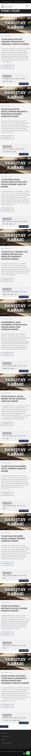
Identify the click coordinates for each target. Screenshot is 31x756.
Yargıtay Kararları (7, 76)
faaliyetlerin (15, 575)
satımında (4, 368)
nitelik (21, 221)
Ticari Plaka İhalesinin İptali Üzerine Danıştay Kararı (13, 468)
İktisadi (12, 645)
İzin (19, 291)
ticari (7, 81)
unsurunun (14, 720)
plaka (21, 505)
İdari (20, 149)
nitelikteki (25, 221)
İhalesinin (8, 505)
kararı (20, 78)
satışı (24, 435)
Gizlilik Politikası (5, 736)
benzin (7, 435)
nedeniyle (7, 151)
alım (3, 365)
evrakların (8, 221)
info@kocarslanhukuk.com (7, 1)
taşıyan (4, 81)
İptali (11, 78)
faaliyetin (17, 149)
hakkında (7, 78)
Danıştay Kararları (7, 146)
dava (4, 78)
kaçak (15, 435)
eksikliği (12, 291)
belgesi (4, 221)
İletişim (3, 739)
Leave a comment (23, 83)
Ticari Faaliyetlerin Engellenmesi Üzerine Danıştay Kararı (13, 538)
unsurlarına (12, 368)
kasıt (21, 717)
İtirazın (17, 78)
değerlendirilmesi (6, 717)
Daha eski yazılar (4, 726)
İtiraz (13, 78)
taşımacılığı (5, 294)
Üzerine (14, 151)
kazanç (24, 365)
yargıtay (10, 81)
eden (8, 149)
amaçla (4, 435)
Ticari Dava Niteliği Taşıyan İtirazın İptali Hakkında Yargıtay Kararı (15, 41)
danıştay (4, 149)
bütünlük (4, 645)
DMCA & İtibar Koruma (7, 743)
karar (15, 221)
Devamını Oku (7, 66)
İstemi (12, 221)
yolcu (16, 294)
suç (3, 720)
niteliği (23, 78)
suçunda (6, 720)
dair (6, 365)
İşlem (23, 149)
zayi (14, 223)
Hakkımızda (4, 733)
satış (21, 435)
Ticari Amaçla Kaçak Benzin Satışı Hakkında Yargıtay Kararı (13, 398)
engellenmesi (12, 149)
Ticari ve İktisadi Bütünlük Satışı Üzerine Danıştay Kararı (14, 608)
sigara (24, 717)
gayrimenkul (14, 365)
